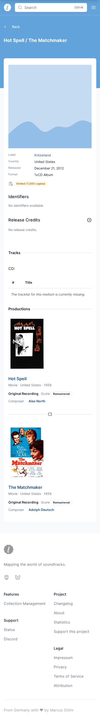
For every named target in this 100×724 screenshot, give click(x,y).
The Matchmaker (25, 487)
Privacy (60, 667)
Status (9, 629)
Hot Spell (17, 378)
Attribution (63, 685)
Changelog (63, 603)
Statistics (62, 622)
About (59, 612)
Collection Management (25, 603)
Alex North (37, 401)
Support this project (71, 631)
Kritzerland (42, 155)
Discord (10, 639)
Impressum (63, 657)
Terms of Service (68, 676)
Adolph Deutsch (41, 510)
